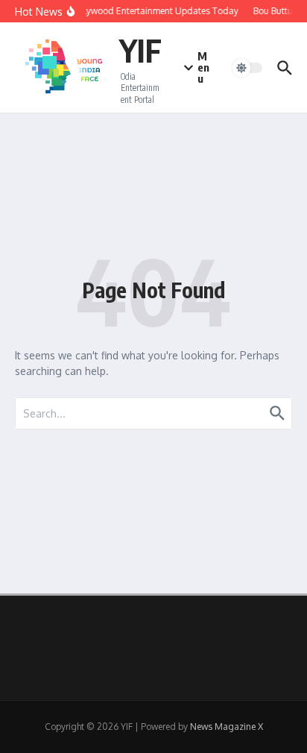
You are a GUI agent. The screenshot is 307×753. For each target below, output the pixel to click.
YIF (140, 50)
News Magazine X (226, 726)
